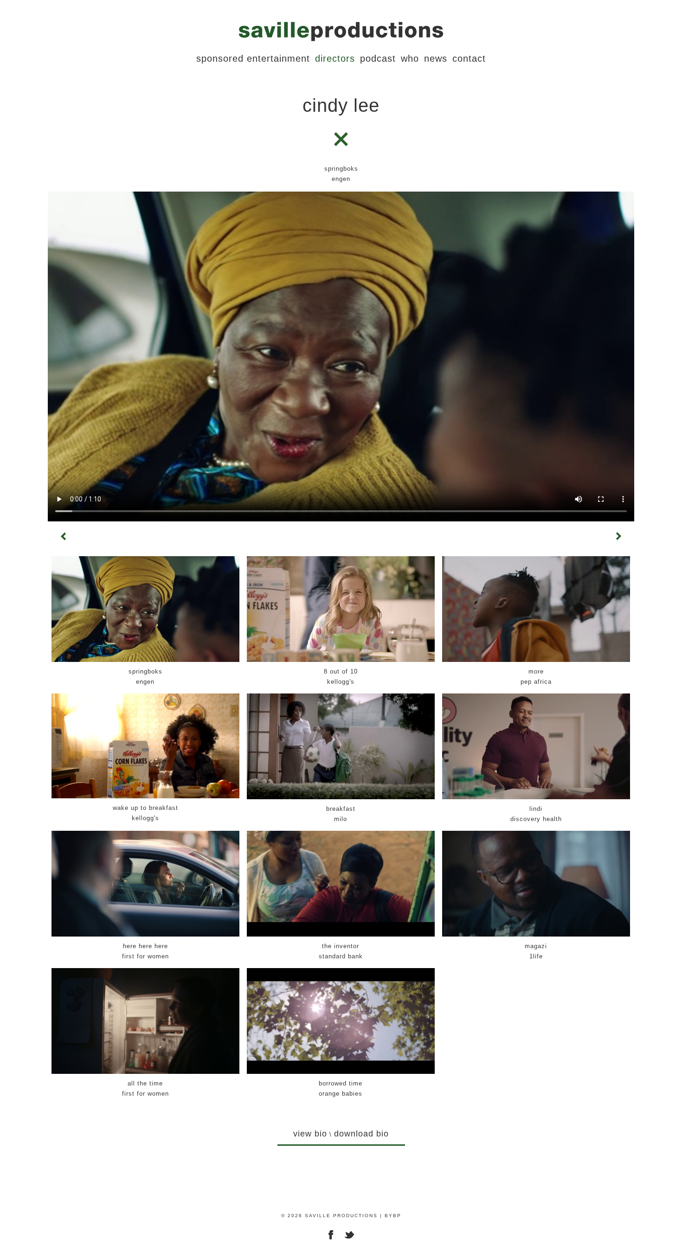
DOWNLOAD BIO (361, 1133)
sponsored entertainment (253, 58)
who (410, 58)
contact (469, 58)
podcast (378, 58)
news (435, 58)
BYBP (393, 1215)
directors (335, 58)
